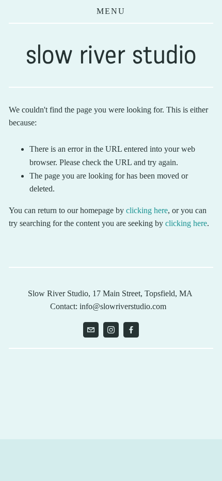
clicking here (147, 210)
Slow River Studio (111, 54)
